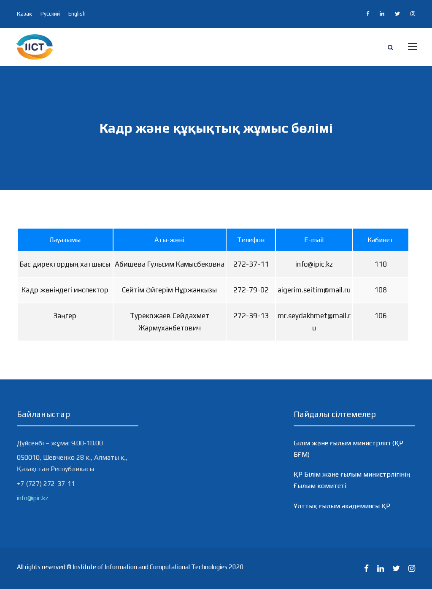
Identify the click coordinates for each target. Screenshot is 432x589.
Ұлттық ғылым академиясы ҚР (342, 506)
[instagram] (412, 14)
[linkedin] (382, 14)
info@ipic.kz (32, 498)
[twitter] (397, 14)
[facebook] (367, 14)
